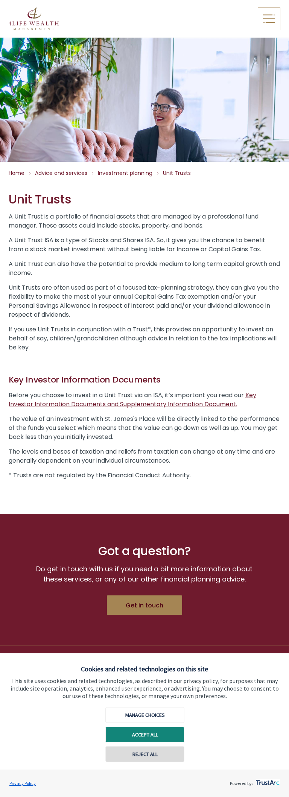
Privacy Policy (22, 783)
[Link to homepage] (84, 19)
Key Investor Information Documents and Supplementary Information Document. (132, 399)
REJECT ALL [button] (145, 754)
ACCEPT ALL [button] (145, 734)
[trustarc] (267, 780)
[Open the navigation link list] (269, 19)
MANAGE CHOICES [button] (145, 715)
